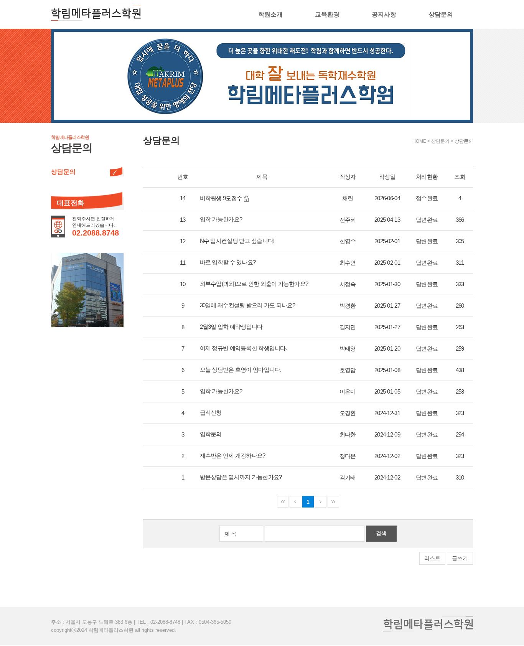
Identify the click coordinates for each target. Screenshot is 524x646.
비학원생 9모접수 (221, 198)
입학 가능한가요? (221, 219)
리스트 (432, 558)
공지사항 (384, 14)
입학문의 (211, 434)
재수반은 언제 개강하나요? (232, 455)
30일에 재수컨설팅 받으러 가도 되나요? (247, 305)
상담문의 (440, 14)
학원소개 (270, 14)
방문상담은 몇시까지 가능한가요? (241, 477)
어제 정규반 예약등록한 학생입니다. (243, 348)
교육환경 (327, 14)
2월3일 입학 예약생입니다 (231, 326)
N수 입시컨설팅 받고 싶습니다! (237, 240)
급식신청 (211, 412)
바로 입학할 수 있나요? (228, 262)
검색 (381, 533)
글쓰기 (460, 558)
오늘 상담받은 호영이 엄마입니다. (241, 369)
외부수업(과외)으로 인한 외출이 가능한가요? (254, 283)
